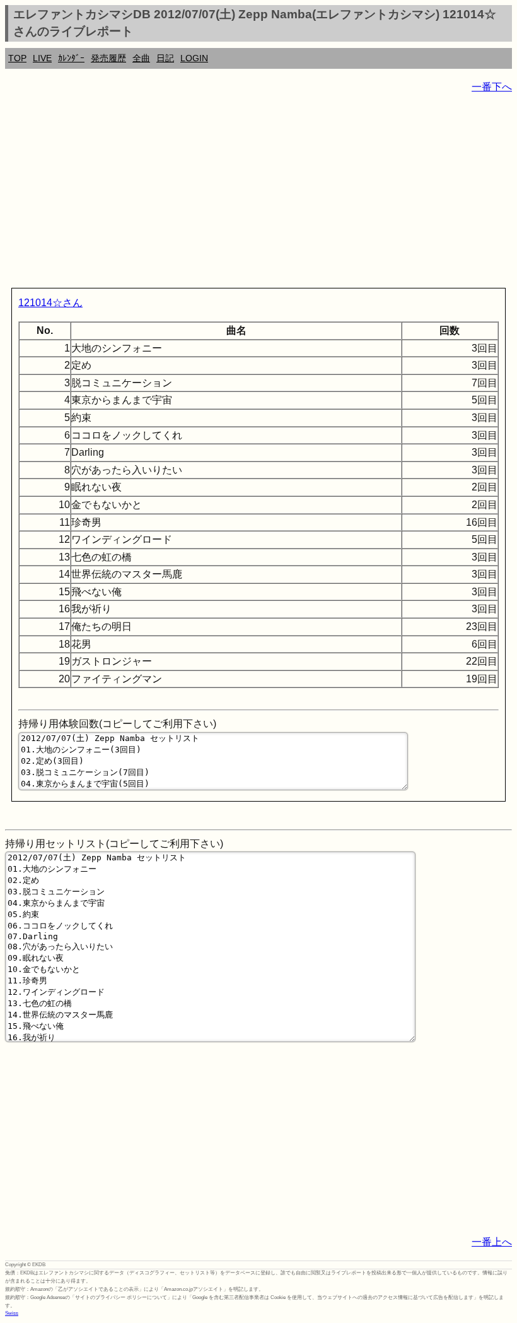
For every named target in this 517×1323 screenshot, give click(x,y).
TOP (17, 58)
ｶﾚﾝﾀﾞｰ (71, 58)
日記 (165, 58)
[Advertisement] (258, 193)
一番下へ (492, 86)
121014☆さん (50, 302)
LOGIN (194, 58)
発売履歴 (108, 58)
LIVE (42, 58)
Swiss (11, 1313)
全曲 (141, 58)
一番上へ (492, 1242)
